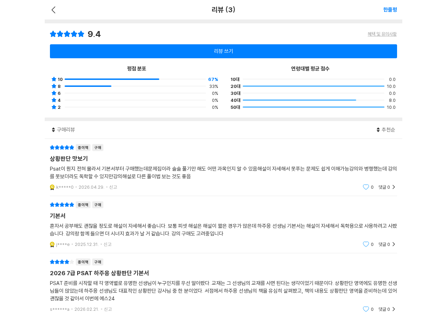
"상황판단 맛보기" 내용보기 (223, 167)
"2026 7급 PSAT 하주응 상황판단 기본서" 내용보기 (223, 285)
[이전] (52, 9)
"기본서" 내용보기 (223, 224)
